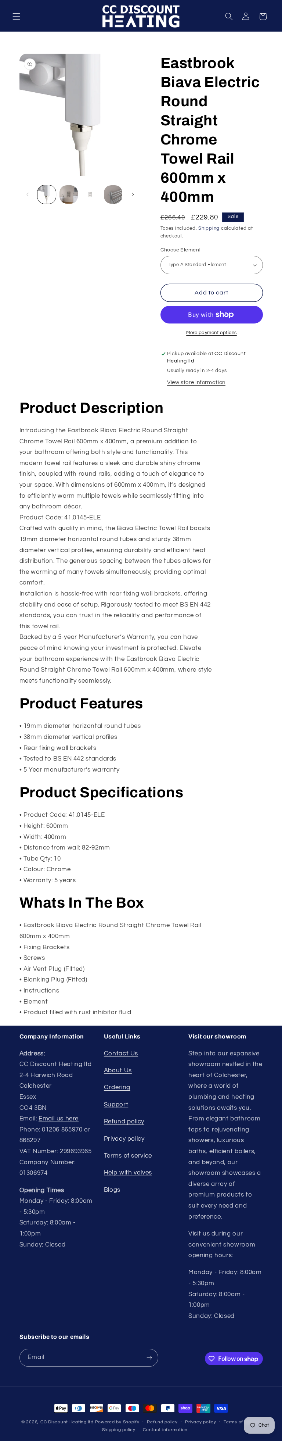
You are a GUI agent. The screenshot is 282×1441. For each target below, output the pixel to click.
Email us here (59, 1118)
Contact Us (121, 1053)
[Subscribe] (149, 1358)
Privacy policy (124, 1139)
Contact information (165, 1430)
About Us (118, 1070)
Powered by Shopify (117, 1422)
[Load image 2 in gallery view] (68, 194)
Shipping (209, 228)
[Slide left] (27, 194)
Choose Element (180, 250)
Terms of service (128, 1155)
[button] (16, 16)
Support (116, 1104)
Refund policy (124, 1121)
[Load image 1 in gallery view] (46, 194)
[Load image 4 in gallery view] (113, 194)
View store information (196, 382)
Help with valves (128, 1172)
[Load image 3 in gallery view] (91, 194)
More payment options (211, 332)
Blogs (112, 1190)
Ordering (117, 1087)
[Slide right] (133, 194)
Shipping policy (118, 1430)
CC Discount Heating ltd (67, 1422)
